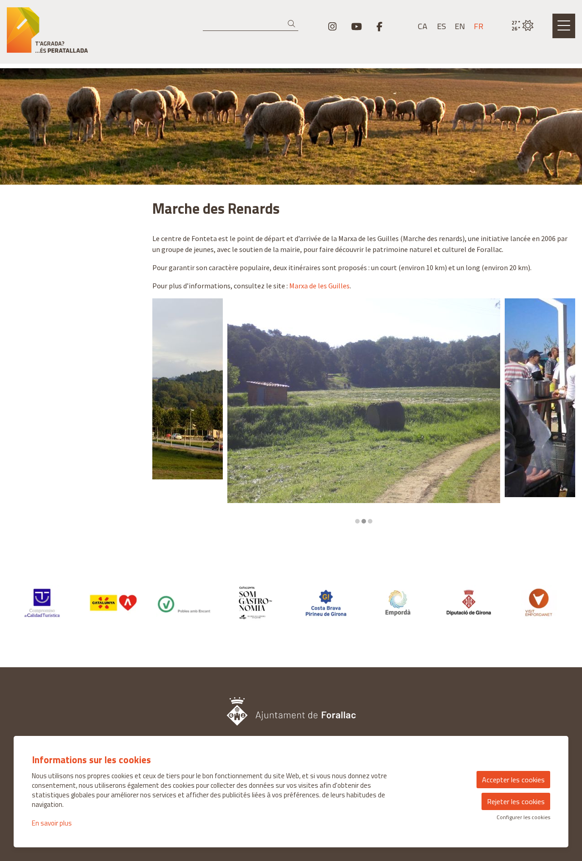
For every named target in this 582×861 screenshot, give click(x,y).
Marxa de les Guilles (319, 285)
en (460, 26)
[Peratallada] (97, 33)
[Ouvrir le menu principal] (563, 26)
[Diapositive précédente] (165, 411)
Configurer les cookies (523, 817)
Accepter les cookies (513, 779)
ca (422, 26)
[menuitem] (332, 26)
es (441, 26)
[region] (363, 411)
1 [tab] (357, 521)
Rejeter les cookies (516, 801)
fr (478, 26)
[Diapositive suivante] (563, 411)
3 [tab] (370, 521)
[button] (293, 24)
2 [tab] (363, 521)
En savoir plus (52, 823)
